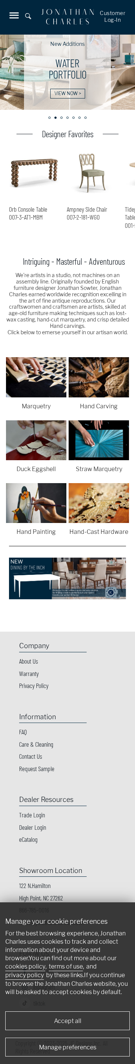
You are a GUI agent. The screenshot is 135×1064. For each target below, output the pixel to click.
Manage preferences (67, 1047)
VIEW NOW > (67, 93)
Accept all (67, 1021)
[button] (49, 118)
